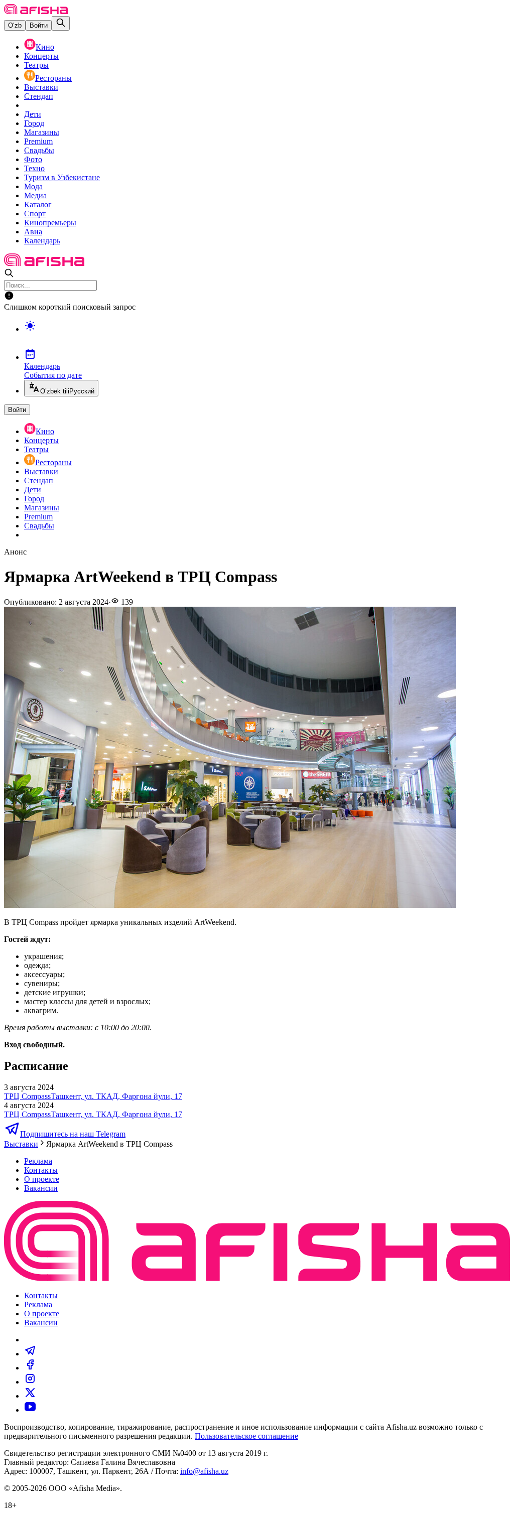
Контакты (41, 1170)
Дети (32, 114)
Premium (38, 141)
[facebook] (30, 1367)
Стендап (38, 96)
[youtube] (30, 1410)
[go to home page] (36, 11)
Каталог (38, 204)
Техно (34, 168)
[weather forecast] (267, 336)
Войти (39, 25)
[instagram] (30, 1382)
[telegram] (30, 1353)
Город (34, 123)
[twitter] (30, 1396)
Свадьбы (39, 150)
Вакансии (41, 1188)
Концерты (41, 56)
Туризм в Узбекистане (62, 177)
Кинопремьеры (50, 222)
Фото (33, 159)
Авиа (33, 231)
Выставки (41, 87)
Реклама (38, 1161)
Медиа (35, 195)
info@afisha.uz (204, 1471)
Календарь (42, 240)
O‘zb (15, 25)
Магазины (41, 132)
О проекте (41, 1179)
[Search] (61, 23)
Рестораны (53, 78)
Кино (45, 47)
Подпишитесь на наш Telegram (72, 1134)
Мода (33, 186)
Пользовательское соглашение (246, 1436)
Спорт (35, 213)
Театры (36, 65)
